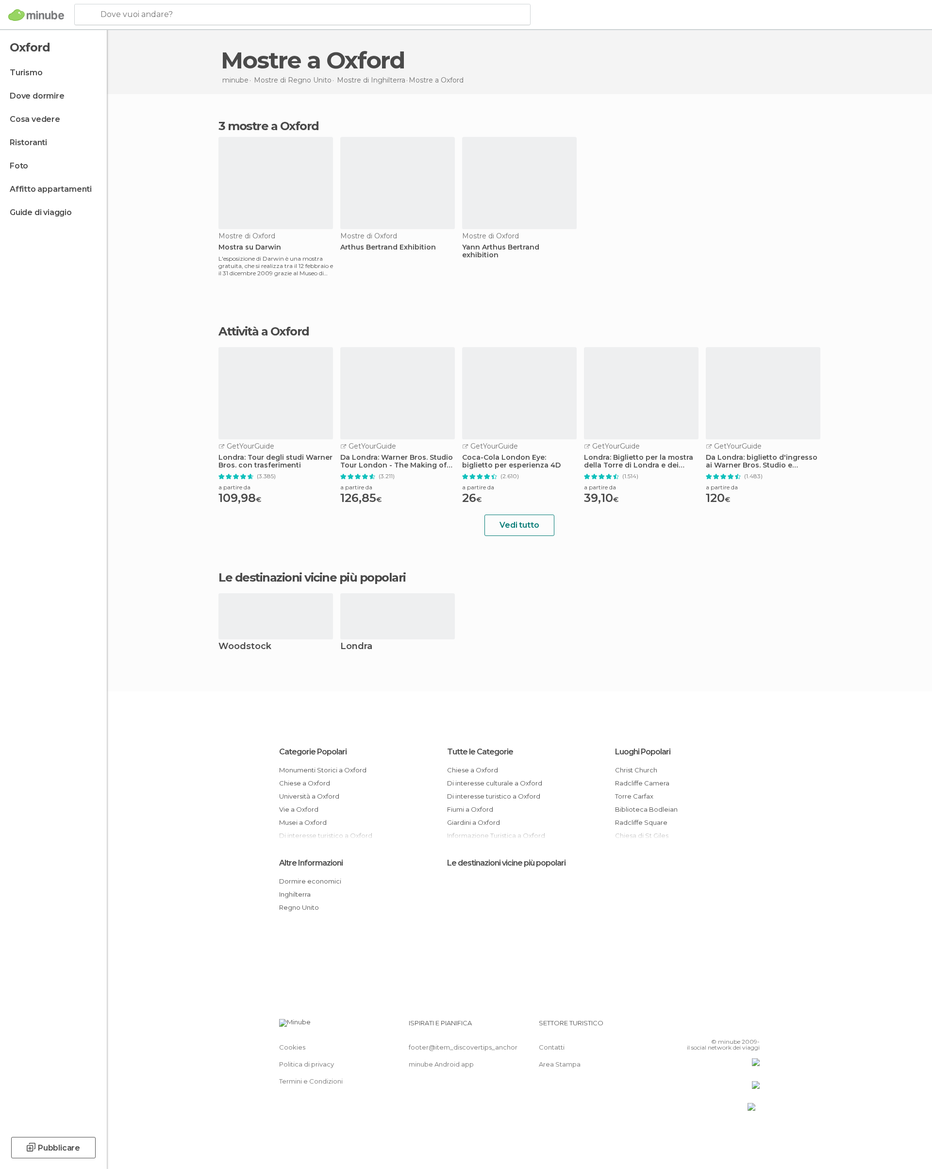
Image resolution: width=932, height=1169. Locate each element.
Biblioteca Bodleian (646, 809)
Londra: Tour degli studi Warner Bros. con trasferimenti (275, 461)
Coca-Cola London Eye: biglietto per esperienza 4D (511, 461)
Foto (19, 165)
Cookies (292, 1047)
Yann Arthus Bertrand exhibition (500, 251)
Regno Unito (299, 907)
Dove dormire (37, 95)
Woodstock (244, 646)
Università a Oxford (309, 796)
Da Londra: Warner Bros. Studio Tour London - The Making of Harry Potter (396, 461)
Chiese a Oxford (304, 783)
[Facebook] (704, 1026)
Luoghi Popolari (642, 751)
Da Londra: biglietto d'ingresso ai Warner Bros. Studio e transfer (761, 461)
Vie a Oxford (298, 809)
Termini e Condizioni (311, 1081)
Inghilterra (295, 894)
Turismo (26, 72)
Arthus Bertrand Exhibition (388, 247)
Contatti (552, 1047)
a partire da (234, 487)
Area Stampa (560, 1064)
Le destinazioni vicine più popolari (312, 578)
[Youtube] (752, 1026)
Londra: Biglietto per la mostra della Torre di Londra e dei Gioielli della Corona (638, 461)
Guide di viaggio (41, 212)
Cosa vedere (35, 119)
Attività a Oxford (263, 331)
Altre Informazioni (311, 863)
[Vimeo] (736, 1026)
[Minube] (36, 15)
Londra (356, 646)
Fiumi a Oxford (470, 809)
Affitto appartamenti (51, 189)
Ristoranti (28, 142)
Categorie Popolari (313, 751)
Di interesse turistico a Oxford (493, 796)
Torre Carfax (634, 796)
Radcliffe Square (641, 822)
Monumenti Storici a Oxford (322, 770)
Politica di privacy (306, 1064)
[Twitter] (720, 1026)
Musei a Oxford (303, 822)
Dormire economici (310, 881)
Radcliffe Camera (642, 783)
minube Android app (441, 1064)
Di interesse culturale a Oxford (494, 783)
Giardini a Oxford (473, 822)
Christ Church (636, 770)
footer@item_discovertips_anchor (463, 1047)
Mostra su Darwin (249, 247)
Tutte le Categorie (480, 751)
